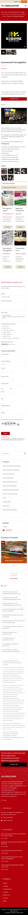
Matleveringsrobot (6, 733)
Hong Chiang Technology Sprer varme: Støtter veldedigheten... (12, 857)
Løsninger (5, 892)
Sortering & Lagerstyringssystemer (12, 466)
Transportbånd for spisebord (20, 249)
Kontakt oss (6, 895)
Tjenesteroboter (7, 501)
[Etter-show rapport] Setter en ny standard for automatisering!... (13, 835)
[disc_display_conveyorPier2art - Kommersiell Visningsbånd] (4, 171)
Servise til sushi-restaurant (10, 493)
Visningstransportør (7, 209)
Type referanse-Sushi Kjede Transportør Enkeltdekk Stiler (11, 593)
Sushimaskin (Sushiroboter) (10, 509)
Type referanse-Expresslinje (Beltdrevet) (10, 645)
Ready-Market (20, 912)
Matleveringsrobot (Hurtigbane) (11, 470)
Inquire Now (14, 98)
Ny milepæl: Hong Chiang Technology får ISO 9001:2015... (13, 843)
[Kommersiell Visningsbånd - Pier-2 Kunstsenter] (25, 46)
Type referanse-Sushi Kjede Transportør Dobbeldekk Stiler (11, 598)
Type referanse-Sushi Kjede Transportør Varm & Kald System (11, 604)
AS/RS (4, 497)
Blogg (4, 901)
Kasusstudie (6, 505)
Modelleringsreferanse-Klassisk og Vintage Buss (12, 627)
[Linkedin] (5, 800)
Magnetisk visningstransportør (20, 209)
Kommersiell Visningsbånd (18, 16)
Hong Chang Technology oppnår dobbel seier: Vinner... (12, 866)
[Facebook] (1, 800)
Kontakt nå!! (14, 764)
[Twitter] (3, 800)
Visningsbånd (13, 735)
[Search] (25, 453)
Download (8, 530)
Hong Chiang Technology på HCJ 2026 (11, 850)
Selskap (5, 883)
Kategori (9, 16)
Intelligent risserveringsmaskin (11, 489)
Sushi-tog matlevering (8, 474)
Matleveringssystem (14, 733)
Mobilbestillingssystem (7, 737)
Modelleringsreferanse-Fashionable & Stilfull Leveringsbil (13, 610)
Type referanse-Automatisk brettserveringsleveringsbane (11, 650)
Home (4, 16)
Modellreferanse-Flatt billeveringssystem (9, 639)
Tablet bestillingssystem (16, 737)
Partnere (5, 898)
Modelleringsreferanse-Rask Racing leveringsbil (12, 616)
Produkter (6, 886)
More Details (14, 578)
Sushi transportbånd (8, 477)
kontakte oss (9, 739)
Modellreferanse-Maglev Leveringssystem (9, 633)
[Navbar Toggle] (25, 6)
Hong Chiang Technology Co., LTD (17, 909)
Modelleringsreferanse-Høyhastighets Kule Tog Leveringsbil (13, 621)
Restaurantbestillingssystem (10, 481)
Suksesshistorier (7, 889)
